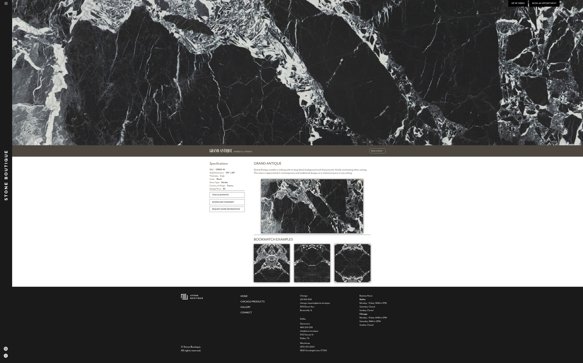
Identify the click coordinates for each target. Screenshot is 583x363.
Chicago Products (252, 301)
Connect (246, 312)
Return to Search (376, 151)
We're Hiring (518, 3)
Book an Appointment (544, 3)
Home (244, 296)
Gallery (245, 307)
